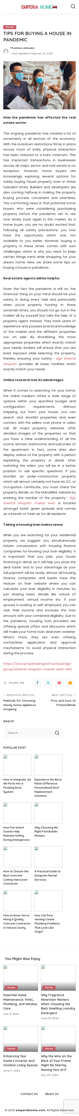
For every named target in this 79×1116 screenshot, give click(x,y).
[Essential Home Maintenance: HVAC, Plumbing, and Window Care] (20, 978)
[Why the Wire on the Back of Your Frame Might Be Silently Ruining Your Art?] (58, 1039)
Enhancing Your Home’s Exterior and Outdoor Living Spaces (20, 1060)
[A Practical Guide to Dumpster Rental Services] (48, 856)
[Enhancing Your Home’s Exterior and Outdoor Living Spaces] (20, 1039)
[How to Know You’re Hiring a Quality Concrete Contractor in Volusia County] (17, 900)
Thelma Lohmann (22, 48)
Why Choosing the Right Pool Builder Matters (46, 831)
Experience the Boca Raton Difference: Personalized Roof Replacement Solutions (48, 787)
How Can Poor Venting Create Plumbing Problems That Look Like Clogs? (47, 923)
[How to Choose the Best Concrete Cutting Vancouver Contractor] (17, 856)
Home (10, 27)
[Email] (70, 682)
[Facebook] (37, 682)
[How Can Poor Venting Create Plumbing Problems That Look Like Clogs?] (48, 900)
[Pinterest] (59, 682)
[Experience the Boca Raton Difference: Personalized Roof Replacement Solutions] (48, 764)
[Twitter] (48, 682)
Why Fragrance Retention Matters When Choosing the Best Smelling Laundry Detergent (58, 1004)
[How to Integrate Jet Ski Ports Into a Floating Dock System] (17, 764)
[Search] (73, 6)
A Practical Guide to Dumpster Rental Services (47, 875)
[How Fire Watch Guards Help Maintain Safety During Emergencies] (17, 812)
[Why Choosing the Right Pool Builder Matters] (48, 812)
